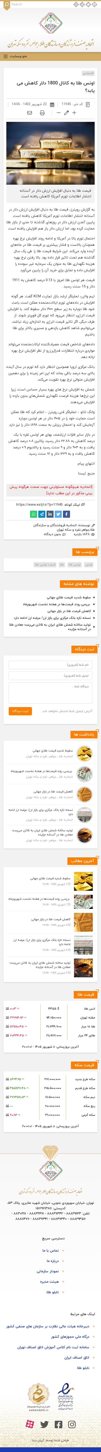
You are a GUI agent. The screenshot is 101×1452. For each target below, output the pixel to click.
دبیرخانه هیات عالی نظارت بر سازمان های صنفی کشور (47, 1326)
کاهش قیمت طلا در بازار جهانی (69, 611)
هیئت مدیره (49, 1281)
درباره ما (53, 1261)
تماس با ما (51, 1250)
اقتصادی (88, 73)
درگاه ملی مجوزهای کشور (70, 1336)
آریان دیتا (38, 1440)
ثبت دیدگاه (20, 711)
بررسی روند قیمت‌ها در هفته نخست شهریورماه (57, 604)
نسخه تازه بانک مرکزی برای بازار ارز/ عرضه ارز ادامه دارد (52, 618)
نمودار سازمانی (48, 1271)
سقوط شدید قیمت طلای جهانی (69, 597)
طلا (62, 565)
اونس (88, 565)
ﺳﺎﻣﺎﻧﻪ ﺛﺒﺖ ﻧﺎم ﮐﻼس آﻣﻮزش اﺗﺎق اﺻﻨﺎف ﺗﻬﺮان (53, 1347)
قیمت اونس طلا (45, 565)
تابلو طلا (53, 1292)
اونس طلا (75, 565)
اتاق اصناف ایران (76, 1357)
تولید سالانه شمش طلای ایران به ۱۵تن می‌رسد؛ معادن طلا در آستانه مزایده (50, 627)
